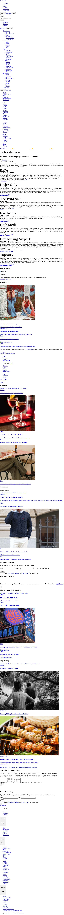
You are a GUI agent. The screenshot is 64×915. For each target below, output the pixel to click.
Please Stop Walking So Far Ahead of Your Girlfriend (14, 714)
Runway (8, 55)
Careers (5, 906)
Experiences (6, 3)
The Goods (6, 9)
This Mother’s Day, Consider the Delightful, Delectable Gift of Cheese (18, 767)
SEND (2, 784)
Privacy (5, 904)
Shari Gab (4, 160)
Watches (8, 57)
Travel (7, 35)
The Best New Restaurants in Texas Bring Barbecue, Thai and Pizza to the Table (17, 346)
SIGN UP (3, 799)
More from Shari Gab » (6, 279)
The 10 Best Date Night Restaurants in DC (9, 331)
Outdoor (8, 80)
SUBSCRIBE (6, 360)
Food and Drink (10, 79)
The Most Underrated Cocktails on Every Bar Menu (11, 434)
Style (4, 6)
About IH (5, 896)
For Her (8, 81)
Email (16, 568)
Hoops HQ (6, 10)
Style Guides (9, 56)
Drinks (8, 32)
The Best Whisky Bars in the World (9, 654)
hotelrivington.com (5, 235)
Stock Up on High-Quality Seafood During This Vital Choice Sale (17, 759)
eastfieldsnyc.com (4, 221)
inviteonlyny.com (4, 195)
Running (8, 71)
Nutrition (8, 69)
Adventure (8, 36)
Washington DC (4, 328)
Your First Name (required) (21, 775)
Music (7, 46)
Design (8, 45)
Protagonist (6, 835)
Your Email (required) (20, 773)
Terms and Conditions (13, 573)
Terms (4, 902)
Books (7, 43)
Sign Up (2, 571)
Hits (4, 828)
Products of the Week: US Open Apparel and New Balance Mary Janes (15, 484)
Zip (15, 570)
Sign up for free (29, 349)
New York (2, 148)
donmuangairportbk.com (6, 251)
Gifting (8, 86)
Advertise (5, 900)
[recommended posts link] (14, 593)
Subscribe (8, 13)
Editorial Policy (7, 897)
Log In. (11, 363)
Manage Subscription (8, 909)
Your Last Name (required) (21, 776)
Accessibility (6, 907)
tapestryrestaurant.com (6, 265)
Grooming (8, 59)
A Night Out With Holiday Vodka (9, 597)
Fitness (8, 63)
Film (7, 42)
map (26, 179)
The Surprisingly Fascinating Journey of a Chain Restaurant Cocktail (18, 647)
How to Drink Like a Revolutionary (9, 605)
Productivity (9, 70)
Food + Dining (10, 33)
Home (7, 77)
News (7, 53)
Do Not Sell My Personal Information (12, 910)
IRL (4, 832)
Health (8, 64)
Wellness (5, 7)
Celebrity (8, 50)
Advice (8, 62)
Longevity (8, 66)
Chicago (2, 336)
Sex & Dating (9, 39)
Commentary (9, 52)
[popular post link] (13, 388)
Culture (5, 4)
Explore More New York (6, 657)
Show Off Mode (10, 38)
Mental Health (9, 67)
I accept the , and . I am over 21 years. (20, 573)
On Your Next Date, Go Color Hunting (8, 323)
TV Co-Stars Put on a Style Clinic (9, 668)
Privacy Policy (24, 573)
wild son (2, 209)
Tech (7, 83)
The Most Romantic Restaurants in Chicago (9, 339)
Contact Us (6, 899)
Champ (5, 833)
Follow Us (3, 13)
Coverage (5, 830)
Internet (8, 48)
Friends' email (3, 782)
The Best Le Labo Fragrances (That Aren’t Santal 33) (11, 393)
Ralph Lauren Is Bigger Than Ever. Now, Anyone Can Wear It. (13, 442)
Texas (1, 343)
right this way (59, 584)
